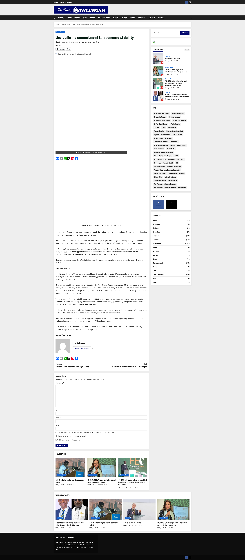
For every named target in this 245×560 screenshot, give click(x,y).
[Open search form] (190, 18)
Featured (116, 18)
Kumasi (172, 145)
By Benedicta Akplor (178, 113)
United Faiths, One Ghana (132, 522)
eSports (156, 134)
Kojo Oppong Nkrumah (161, 145)
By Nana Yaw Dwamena (179, 120)
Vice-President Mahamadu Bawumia (165, 184)
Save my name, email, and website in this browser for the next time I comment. (86, 432)
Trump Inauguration (160, 180)
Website (58, 425)
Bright (58, 485)
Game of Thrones (177, 134)
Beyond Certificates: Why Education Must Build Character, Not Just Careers (158, 83)
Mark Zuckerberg (159, 149)
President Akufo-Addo (174, 166)
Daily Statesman (62, 42)
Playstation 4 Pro (159, 166)
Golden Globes (158, 138)
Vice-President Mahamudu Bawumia (165, 187)
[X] (190, 2)
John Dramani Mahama (161, 142)
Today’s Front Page (88, 18)
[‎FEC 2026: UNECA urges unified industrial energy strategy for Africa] (101, 467)
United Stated (172, 180)
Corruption (156, 232)
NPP (177, 163)
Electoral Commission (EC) (174, 131)
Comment (60, 383)
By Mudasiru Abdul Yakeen (162, 120)
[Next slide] (188, 50)
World (154, 282)
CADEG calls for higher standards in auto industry (70, 481)
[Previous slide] (186, 50)
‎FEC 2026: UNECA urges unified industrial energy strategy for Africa (101, 481)
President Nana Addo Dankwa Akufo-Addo (167, 170)
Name (58, 410)
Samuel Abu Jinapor (160, 173)
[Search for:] (166, 33)
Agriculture (142, 18)
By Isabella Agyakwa (160, 117)
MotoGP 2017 (171, 149)
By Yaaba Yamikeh (174, 124)
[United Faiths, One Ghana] (139, 509)
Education (156, 236)
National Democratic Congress (163, 156)
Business (61, 18)
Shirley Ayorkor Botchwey (176, 173)
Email (58, 418)
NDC (176, 156)
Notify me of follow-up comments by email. (71, 436)
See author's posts (82, 348)
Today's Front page (170, 177)
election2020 (172, 127)
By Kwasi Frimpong (174, 117)
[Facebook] (186, 2)
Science (155, 255)
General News (60, 32)
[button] (55, 18)
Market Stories (181, 145)
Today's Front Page (158, 274)
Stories (77, 18)
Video (154, 278)
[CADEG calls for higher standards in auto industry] (70, 467)
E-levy (163, 127)
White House (182, 187)
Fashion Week (165, 134)
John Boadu (168, 138)
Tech (154, 270)
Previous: (72, 365)
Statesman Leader (104, 18)
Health (155, 247)
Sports (69, 18)
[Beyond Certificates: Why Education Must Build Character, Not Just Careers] (72, 509)
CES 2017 (156, 127)
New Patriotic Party (160, 159)
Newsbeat (161, 18)
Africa (124, 18)
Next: (129, 365)
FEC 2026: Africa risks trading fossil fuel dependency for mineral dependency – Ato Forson (132, 482)
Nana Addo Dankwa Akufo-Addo (163, 152)
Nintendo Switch (168, 163)
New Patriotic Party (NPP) (176, 159)
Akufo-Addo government (161, 113)
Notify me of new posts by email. (68, 440)
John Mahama (174, 142)
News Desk (157, 163)
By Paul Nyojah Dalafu (160, 124)
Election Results (159, 131)
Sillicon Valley (158, 177)
